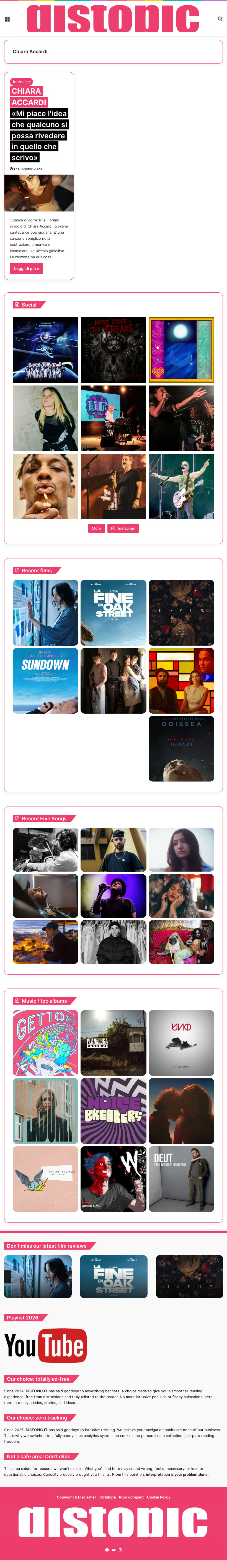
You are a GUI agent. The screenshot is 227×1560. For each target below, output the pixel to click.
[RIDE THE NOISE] (45, 850)
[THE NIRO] (113, 896)
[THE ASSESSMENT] (181, 681)
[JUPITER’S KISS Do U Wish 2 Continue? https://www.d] (181, 350)
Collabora (108, 1497)
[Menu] (7, 20)
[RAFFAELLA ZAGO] (181, 896)
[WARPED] (113, 1179)
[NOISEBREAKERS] (113, 1111)
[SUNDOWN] (45, 681)
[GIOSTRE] (45, 1043)
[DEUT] (181, 1179)
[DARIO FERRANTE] (181, 1043)
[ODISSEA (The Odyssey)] (181, 749)
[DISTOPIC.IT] (113, 18)
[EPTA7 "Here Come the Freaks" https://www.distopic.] (113, 350)
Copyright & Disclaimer (76, 1497)
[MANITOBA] (181, 1111)
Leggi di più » (26, 268)
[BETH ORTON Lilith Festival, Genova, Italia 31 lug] (113, 418)
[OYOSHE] (113, 850)
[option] (38, 1276)
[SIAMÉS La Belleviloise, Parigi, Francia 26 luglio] (181, 418)
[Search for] (220, 20)
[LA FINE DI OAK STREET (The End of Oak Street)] (113, 612)
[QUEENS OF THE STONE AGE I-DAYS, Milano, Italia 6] (181, 486)
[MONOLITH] (45, 612)
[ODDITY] (45, 749)
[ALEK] (181, 850)
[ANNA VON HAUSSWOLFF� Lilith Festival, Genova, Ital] (45, 418)
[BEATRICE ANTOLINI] (45, 1111)
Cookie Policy (158, 1497)
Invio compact (132, 1497)
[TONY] (113, 749)
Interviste (21, 81)
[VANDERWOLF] (181, 942)
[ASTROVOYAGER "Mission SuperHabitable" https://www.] (45, 350)
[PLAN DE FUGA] (113, 1043)
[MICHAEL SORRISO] (113, 942)
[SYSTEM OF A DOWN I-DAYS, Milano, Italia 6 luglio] (113, 486)
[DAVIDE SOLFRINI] (45, 1179)
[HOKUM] (181, 612)
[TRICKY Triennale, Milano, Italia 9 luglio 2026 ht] (45, 486)
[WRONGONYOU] (45, 896)
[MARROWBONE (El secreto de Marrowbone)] (113, 681)
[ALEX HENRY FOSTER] (45, 942)
